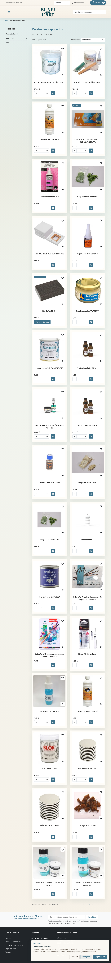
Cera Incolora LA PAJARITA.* (87, 311)
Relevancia (86, 40)
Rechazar (74, 957)
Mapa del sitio (10, 949)
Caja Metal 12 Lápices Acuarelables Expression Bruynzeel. (49, 655)
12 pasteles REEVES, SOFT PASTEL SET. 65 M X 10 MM (87, 140)
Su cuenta (35, 933)
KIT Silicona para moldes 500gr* (87, 82)
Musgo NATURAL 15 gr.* (88, 482)
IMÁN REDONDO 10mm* (49, 826)
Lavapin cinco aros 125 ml (49, 482)
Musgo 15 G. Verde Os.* (49, 540)
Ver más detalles (42, 322)
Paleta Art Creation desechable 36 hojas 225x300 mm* (87, 598)
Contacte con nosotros (14, 945)
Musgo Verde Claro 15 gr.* (87, 197)
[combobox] (89, 12)
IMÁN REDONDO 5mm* (87, 768)
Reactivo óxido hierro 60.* (49, 711)
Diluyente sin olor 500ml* (87, 711)
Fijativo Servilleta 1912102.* (88, 368)
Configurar (86, 957)
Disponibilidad (12, 34)
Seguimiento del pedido (40, 938)
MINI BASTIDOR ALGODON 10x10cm (49, 254)
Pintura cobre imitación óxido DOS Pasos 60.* (87, 884)
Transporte (9, 938)
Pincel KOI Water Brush (87, 654)
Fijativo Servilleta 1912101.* (87, 425)
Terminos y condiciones (14, 942)
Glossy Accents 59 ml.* (49, 197)
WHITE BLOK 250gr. (49, 768)
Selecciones (10, 38)
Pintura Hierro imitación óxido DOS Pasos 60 (49, 426)
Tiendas (8, 952)
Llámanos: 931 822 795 (13, 3)
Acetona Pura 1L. (87, 540)
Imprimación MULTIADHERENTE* (49, 368)
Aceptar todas (99, 957)
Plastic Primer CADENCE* (49, 597)
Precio (8, 43)
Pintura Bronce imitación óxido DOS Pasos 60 (49, 884)
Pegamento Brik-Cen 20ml (88, 254)
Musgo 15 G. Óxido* (87, 826)
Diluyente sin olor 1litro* (49, 139)
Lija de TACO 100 (49, 311)
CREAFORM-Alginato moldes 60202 (49, 82)
